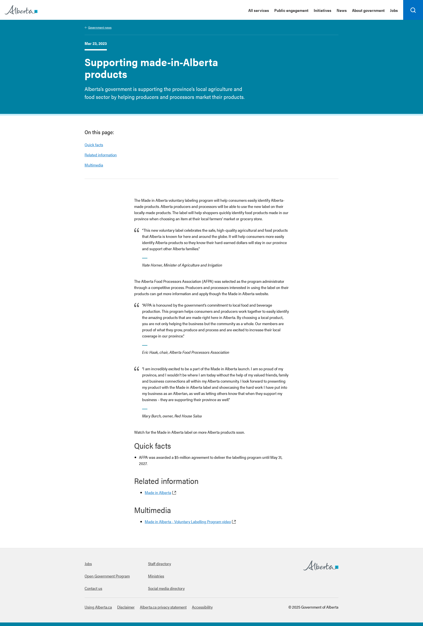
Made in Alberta (158, 492)
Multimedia (94, 165)
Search (413, 19)
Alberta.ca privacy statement (163, 607)
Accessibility (202, 607)
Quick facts (94, 144)
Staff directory (159, 563)
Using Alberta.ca (98, 607)
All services (258, 10)
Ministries (156, 576)
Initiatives (322, 10)
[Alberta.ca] (21, 10)
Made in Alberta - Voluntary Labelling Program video (188, 521)
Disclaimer (126, 607)
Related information (101, 154)
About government (368, 10)
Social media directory (166, 588)
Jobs (394, 10)
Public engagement (291, 10)
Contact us (93, 588)
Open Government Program (107, 576)
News (342, 10)
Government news (99, 27)
